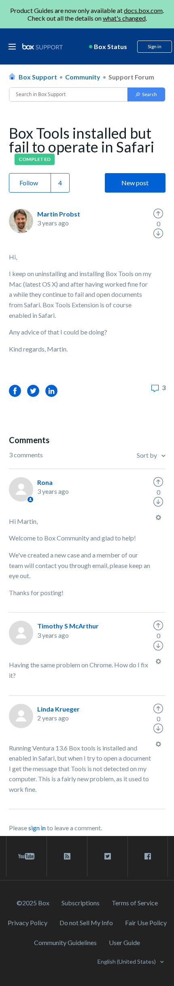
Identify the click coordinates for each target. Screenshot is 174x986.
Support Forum (131, 77)
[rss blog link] (67, 856)
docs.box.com (143, 10)
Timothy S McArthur (68, 626)
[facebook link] (148, 856)
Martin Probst (58, 214)
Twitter (33, 390)
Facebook (15, 390)
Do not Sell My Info (86, 922)
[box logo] (42, 46)
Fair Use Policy (146, 922)
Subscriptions (81, 903)
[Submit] (146, 94)
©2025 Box (33, 903)
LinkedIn (51, 390)
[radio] (158, 214)
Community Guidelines (65, 942)
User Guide (124, 942)
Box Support (38, 77)
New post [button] (135, 182)
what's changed (124, 18)
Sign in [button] (154, 46)
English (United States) (127, 961)
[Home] (42, 46)
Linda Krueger (58, 709)
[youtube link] (26, 856)
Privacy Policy (27, 922)
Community (82, 77)
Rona (45, 482)
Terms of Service (135, 903)
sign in (37, 828)
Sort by (147, 455)
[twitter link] (107, 856)
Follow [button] (28, 182)
